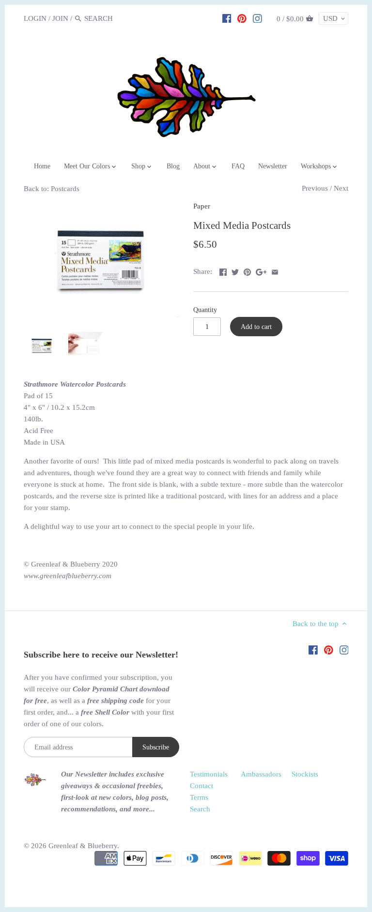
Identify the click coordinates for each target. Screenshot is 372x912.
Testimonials (209, 774)
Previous (315, 188)
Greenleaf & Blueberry (82, 846)
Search (200, 809)
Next (341, 188)
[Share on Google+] (261, 270)
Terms (199, 797)
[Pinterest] (242, 18)
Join (60, 18)
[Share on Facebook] (223, 270)
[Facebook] (227, 18)
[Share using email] (275, 270)
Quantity (205, 310)
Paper (201, 206)
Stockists (305, 774)
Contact (201, 786)
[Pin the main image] (247, 270)
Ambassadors (261, 774)
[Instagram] (257, 18)
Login (35, 18)
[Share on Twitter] (235, 270)
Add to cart (256, 326)
